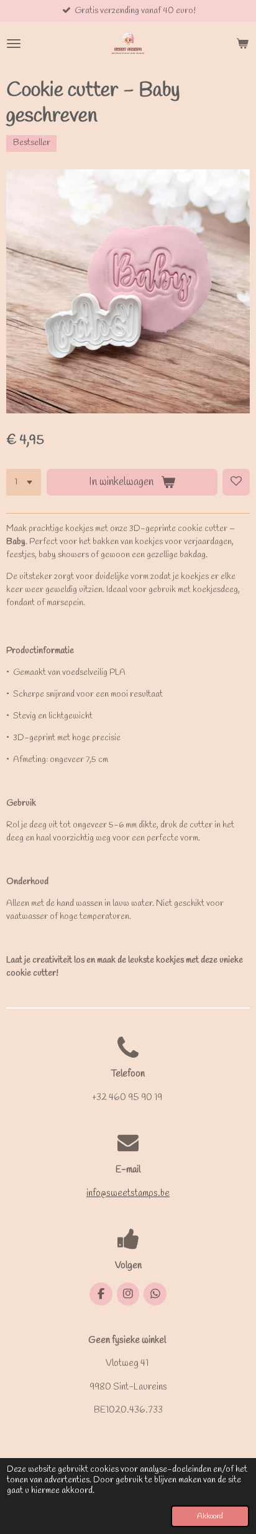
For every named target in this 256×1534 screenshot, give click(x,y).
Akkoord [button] (210, 1516)
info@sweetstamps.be (128, 1193)
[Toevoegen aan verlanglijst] (236, 482)
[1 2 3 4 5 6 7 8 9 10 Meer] (23, 482)
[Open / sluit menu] (13, 43)
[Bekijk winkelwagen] (242, 43)
